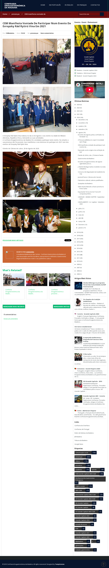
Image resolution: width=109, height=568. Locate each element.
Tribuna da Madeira (81, 440)
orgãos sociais (80, 486)
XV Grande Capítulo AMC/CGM (85, 512)
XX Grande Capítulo (81, 507)
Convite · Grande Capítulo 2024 (88, 314)
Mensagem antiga (62, 306)
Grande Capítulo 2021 (82, 533)
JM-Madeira (78, 437)
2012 (78, 255)
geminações (79, 546)
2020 (78, 117)
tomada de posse (81, 524)
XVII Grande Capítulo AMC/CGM (85, 495)
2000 (78, 274)
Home (43, 5)
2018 (78, 235)
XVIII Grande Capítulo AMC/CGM (85, 474)
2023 (78, 108)
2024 (78, 105)
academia (78, 470)
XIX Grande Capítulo (81, 503)
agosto (80, 132)
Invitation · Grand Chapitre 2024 (88, 369)
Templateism (59, 564)
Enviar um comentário (11, 319)
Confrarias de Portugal (82, 429)
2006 (78, 271)
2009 (78, 264)
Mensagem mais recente (13, 306)
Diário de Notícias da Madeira (84, 433)
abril (80, 218)
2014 (78, 248)
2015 (78, 245)
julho (80, 208)
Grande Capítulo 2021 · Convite (94, 396)
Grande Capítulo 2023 (82, 537)
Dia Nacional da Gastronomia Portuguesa (84, 479)
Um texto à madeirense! (83, 327)
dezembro (81, 120)
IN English (69, 5)
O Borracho (87, 354)
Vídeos (77, 461)
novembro (81, 123)
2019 (78, 232)
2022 (78, 111)
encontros (78, 465)
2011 (78, 258)
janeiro (80, 228)
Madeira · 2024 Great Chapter (86, 73)
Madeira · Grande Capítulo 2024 (87, 70)
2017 (78, 239)
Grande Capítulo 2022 (82, 516)
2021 (78, 114)
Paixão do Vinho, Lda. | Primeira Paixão (90, 155)
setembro (81, 129)
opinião (94, 470)
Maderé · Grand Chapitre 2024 (86, 76)
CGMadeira (10, 33)
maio (80, 215)
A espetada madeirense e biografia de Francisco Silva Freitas (93, 339)
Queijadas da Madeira (85, 183)
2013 (78, 251)
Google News (79, 444)
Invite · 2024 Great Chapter (86, 411)
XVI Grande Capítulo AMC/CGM (85, 499)
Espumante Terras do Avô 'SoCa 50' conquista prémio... (89, 193)
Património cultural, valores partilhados (90, 180)
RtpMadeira (79, 541)
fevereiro (81, 225)
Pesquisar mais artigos (13, 240)
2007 (78, 267)
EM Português (55, 5)
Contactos (95, 5)
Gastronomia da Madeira (86, 158)
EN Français (82, 5)
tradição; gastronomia (82, 550)
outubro (81, 126)
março (80, 221)
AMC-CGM (78, 490)
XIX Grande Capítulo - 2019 (92, 381)
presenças (16, 14)
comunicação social (81, 453)
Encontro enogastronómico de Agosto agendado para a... (90, 163)
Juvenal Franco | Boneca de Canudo (89, 177)
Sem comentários (47, 33)
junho (80, 212)
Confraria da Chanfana (82, 425)
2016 (78, 242)
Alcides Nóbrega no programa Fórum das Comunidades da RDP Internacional (94, 285)
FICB (76, 529)
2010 (78, 261)
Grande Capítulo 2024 (82, 520)
